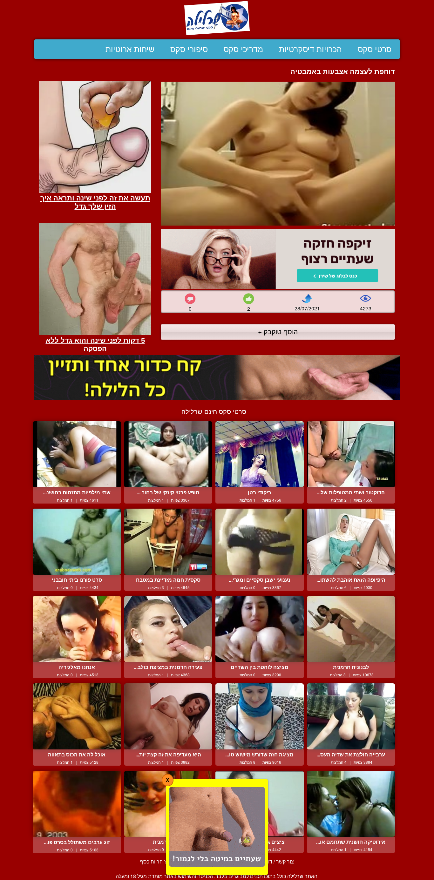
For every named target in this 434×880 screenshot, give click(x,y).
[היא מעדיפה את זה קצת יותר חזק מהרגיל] (168, 716)
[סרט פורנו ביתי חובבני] (77, 542)
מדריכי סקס (243, 49)
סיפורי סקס (189, 49)
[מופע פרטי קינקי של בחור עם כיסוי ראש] (168, 454)
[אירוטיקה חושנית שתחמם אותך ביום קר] (351, 804)
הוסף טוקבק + (278, 331)
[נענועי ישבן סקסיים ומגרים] (259, 542)
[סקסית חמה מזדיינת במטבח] (168, 542)
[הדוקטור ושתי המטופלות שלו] (351, 454)
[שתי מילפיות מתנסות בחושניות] (77, 454)
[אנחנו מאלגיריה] (77, 629)
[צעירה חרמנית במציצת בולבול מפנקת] (168, 629)
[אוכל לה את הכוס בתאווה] (77, 716)
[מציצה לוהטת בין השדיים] (259, 629)
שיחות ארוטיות (129, 49)
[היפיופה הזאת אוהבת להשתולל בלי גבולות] (351, 542)
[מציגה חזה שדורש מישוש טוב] (259, 716)
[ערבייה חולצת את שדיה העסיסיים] (351, 716)
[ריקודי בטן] (259, 454)
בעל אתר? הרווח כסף (163, 861)
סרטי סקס (374, 49)
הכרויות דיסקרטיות (310, 49)
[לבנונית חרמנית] (351, 629)
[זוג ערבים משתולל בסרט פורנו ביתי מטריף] (77, 804)
